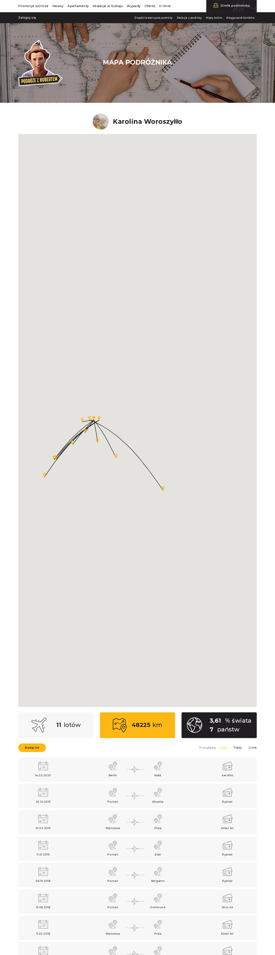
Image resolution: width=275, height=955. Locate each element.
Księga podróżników (240, 17)
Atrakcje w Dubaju (108, 6)
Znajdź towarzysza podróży (153, 17)
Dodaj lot (32, 747)
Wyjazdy (134, 6)
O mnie (165, 6)
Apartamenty (78, 6)
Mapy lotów (214, 17)
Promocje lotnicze (33, 6)
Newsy (58, 6)
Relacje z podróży (189, 17)
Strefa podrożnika (235, 6)
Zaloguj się (27, 18)
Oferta (150, 6)
